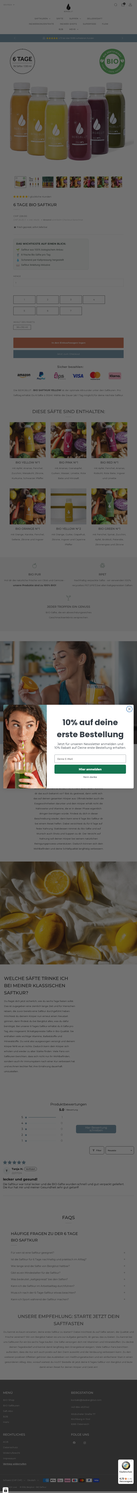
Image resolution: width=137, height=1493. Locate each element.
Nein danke (90, 777)
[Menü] (132, 1462)
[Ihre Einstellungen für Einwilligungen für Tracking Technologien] (5, 1490)
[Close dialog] (129, 709)
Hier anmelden (90, 769)
